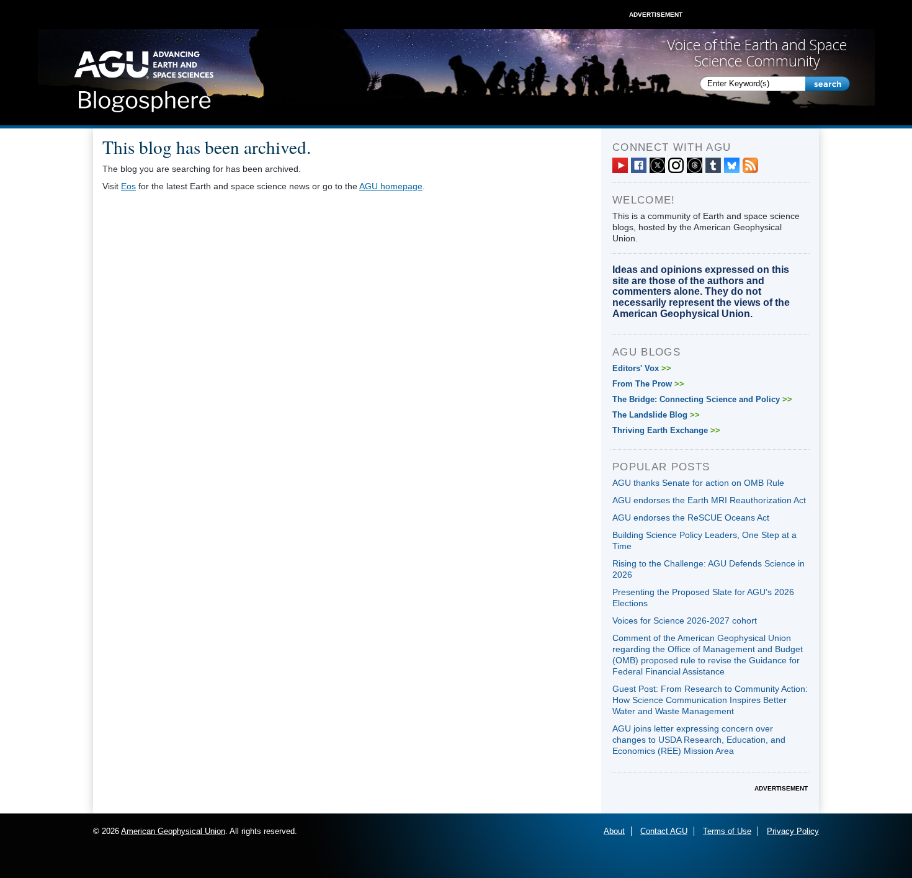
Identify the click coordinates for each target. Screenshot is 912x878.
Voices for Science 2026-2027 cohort (684, 620)
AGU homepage (390, 186)
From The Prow (648, 383)
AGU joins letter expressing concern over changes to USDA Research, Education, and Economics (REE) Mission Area (698, 739)
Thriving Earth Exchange (666, 430)
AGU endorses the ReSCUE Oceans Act (690, 517)
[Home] (143, 78)
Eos (128, 186)
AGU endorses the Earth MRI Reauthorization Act (709, 500)
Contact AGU (663, 831)
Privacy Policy (793, 831)
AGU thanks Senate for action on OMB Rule (698, 483)
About (614, 831)
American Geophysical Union (173, 831)
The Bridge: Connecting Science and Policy (702, 399)
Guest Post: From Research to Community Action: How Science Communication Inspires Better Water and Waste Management (710, 700)
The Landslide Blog (656, 414)
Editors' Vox (641, 368)
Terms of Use (727, 831)
